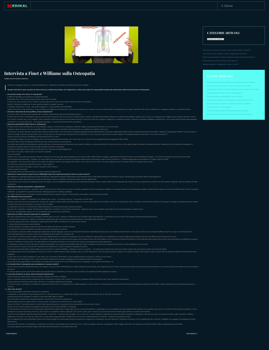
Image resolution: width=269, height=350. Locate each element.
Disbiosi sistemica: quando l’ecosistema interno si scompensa (229, 114)
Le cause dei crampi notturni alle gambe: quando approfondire (230, 100)
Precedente (12, 334)
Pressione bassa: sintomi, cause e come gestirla (220, 61)
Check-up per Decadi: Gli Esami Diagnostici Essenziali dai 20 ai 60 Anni (229, 57)
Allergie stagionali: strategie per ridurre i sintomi (221, 64)
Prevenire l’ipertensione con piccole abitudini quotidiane (227, 111)
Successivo (191, 334)
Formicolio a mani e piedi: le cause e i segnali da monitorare (225, 54)
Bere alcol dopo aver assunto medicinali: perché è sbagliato (229, 104)
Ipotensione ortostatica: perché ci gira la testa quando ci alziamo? (227, 50)
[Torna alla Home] (17, 6)
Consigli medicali (21, 78)
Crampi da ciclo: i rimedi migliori (219, 107)
